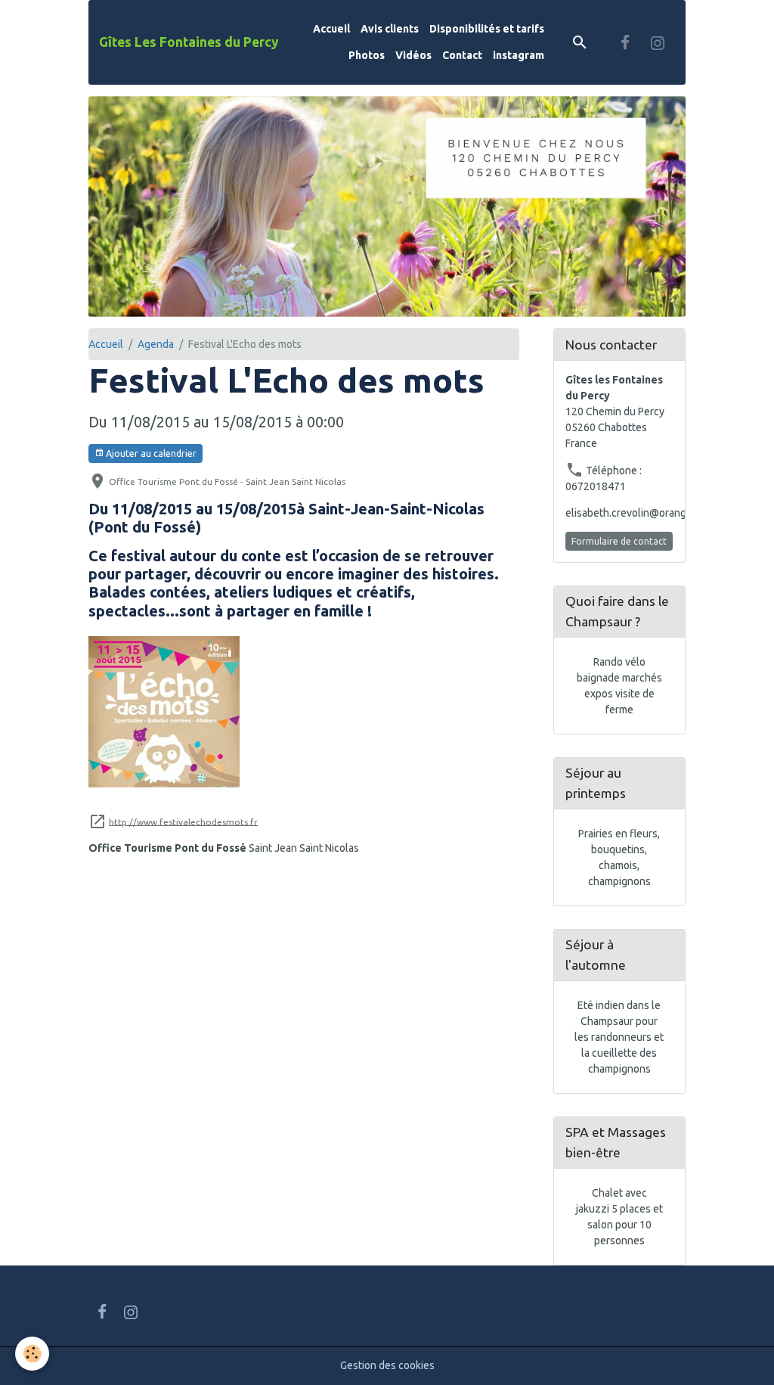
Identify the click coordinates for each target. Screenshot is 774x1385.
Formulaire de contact (619, 541)
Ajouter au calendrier (150, 453)
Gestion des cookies (387, 1365)
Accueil (331, 29)
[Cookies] (32, 1354)
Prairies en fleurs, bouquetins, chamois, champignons (619, 857)
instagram (518, 55)
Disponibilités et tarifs (486, 29)
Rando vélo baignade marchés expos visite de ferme (619, 686)
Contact (462, 55)
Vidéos (413, 55)
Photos (366, 55)
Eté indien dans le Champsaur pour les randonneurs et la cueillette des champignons (619, 1037)
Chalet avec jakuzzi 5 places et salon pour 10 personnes (619, 1217)
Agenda (156, 344)
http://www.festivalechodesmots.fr (183, 821)
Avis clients (390, 29)
